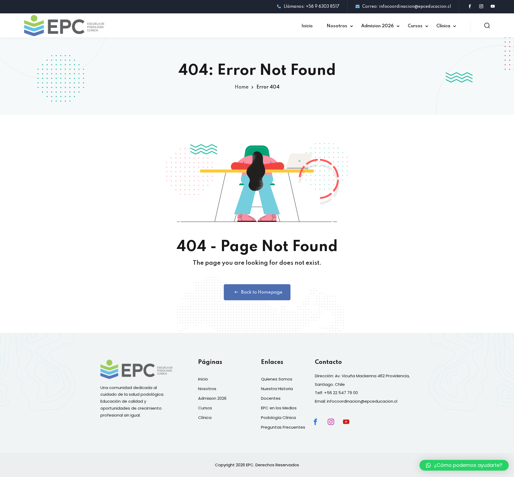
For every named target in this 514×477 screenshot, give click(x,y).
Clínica (443, 26)
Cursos (415, 26)
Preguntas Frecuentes (283, 427)
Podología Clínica (278, 417)
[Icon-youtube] (350, 426)
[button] (464, 465)
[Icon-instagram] (335, 426)
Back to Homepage (261, 292)
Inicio (307, 26)
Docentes (271, 398)
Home (241, 87)
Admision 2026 (377, 26)
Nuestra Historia (277, 388)
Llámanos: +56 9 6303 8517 (311, 7)
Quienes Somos (276, 379)
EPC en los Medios (279, 408)
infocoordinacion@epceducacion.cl (362, 401)
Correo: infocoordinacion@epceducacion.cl (406, 7)
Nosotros (337, 26)
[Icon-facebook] (320, 426)
